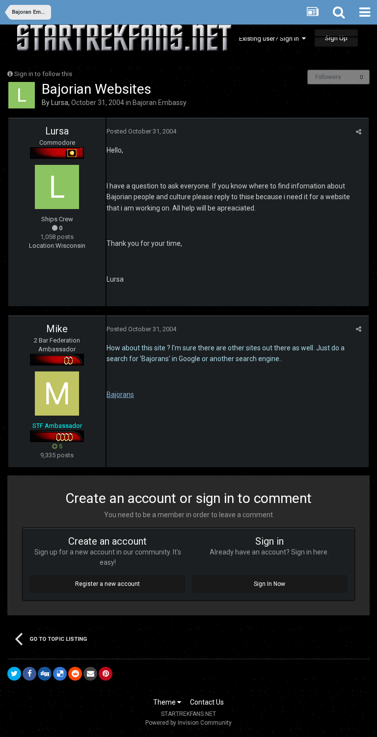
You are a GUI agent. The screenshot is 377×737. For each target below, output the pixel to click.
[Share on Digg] (45, 674)
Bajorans (120, 394)
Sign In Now (269, 583)
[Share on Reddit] (75, 674)
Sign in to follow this (43, 74)
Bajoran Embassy (160, 102)
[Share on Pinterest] (105, 674)
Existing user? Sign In (270, 38)
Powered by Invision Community (188, 722)
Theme (165, 702)
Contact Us (207, 702)
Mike (57, 329)
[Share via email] (90, 674)
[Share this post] (358, 131)
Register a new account (107, 583)
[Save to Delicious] (60, 674)
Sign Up (336, 38)
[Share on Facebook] (29, 674)
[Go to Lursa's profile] (21, 95)
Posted (141, 131)
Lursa (59, 102)
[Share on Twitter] (14, 674)
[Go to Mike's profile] (57, 393)
